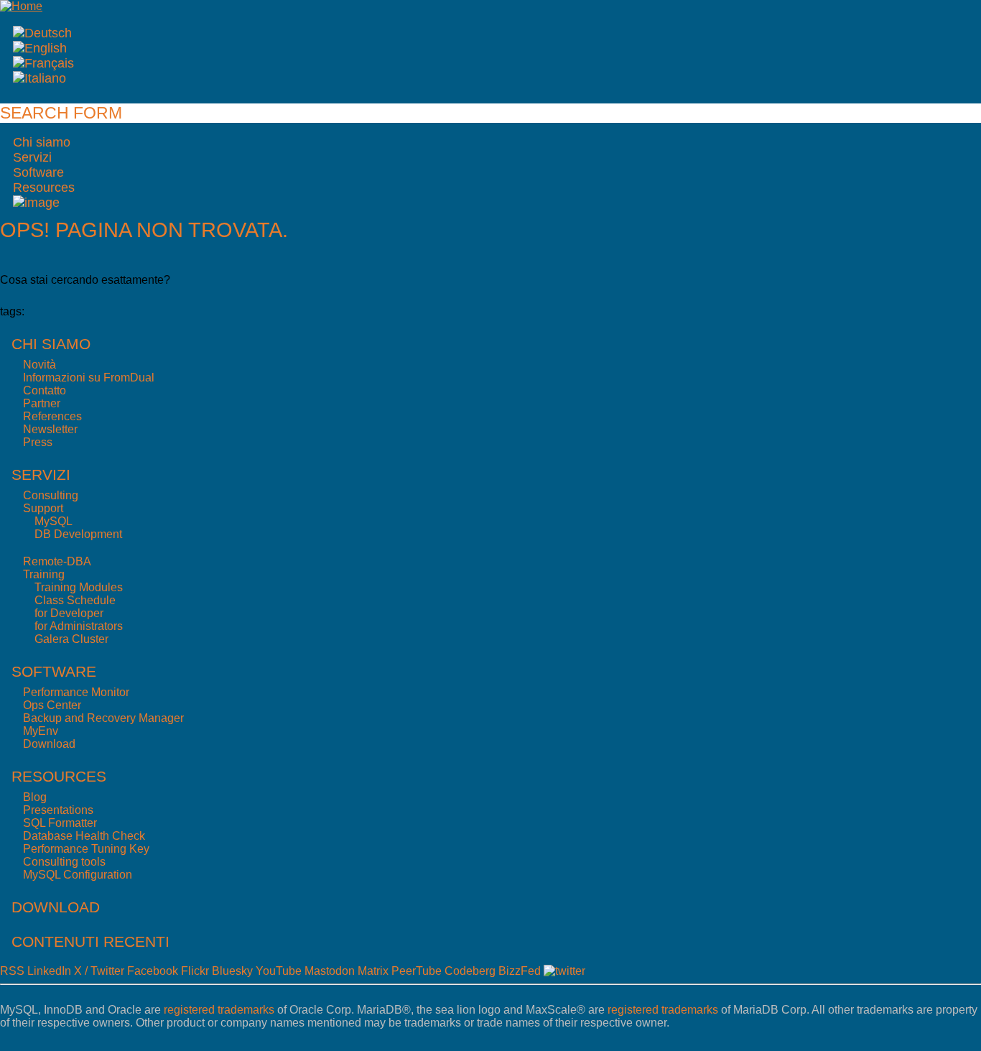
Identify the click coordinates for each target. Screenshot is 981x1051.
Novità (39, 364)
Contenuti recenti (90, 941)
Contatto (44, 390)
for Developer (68, 613)
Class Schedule (75, 600)
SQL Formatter (60, 823)
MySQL (53, 521)
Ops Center (52, 705)
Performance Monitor (76, 692)
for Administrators (78, 626)
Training (44, 574)
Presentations (58, 810)
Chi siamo (41, 142)
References (52, 416)
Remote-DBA (57, 561)
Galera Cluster (71, 639)
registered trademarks (219, 1010)
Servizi (32, 157)
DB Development (78, 534)
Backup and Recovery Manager (103, 718)
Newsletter (50, 429)
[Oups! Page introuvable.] (43, 63)
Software (38, 172)
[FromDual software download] (36, 202)
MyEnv (40, 731)
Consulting (50, 495)
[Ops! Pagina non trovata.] (39, 78)
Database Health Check (84, 836)
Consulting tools (64, 862)
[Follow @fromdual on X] (564, 971)
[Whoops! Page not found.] (40, 48)
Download (49, 744)
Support (43, 508)
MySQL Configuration (77, 875)
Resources (44, 187)
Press (37, 442)
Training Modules (78, 587)
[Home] (21, 6)
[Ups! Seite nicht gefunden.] (42, 33)
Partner (41, 403)
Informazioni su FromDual (88, 377)
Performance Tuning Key (86, 849)
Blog (35, 797)
